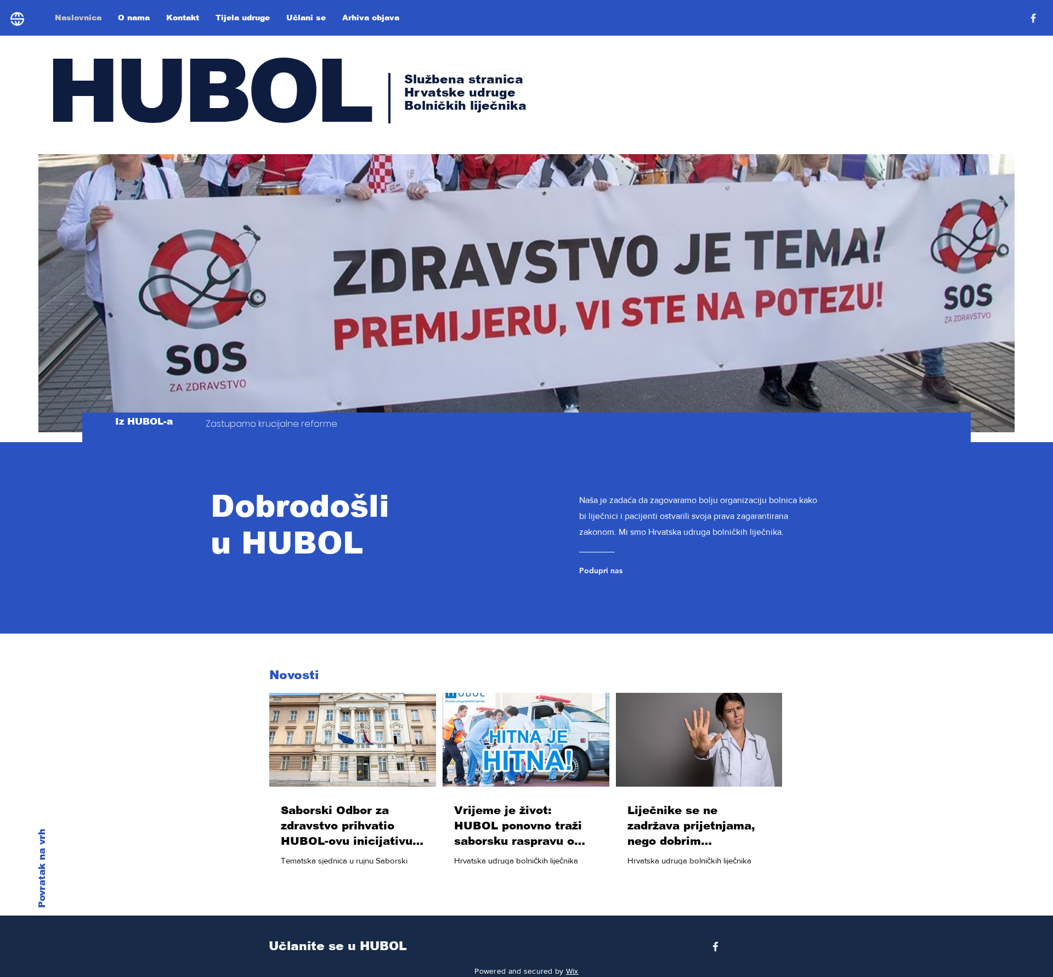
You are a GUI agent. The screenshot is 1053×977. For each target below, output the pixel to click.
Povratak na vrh (42, 868)
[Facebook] (1033, 18)
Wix (572, 971)
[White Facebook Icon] (715, 946)
